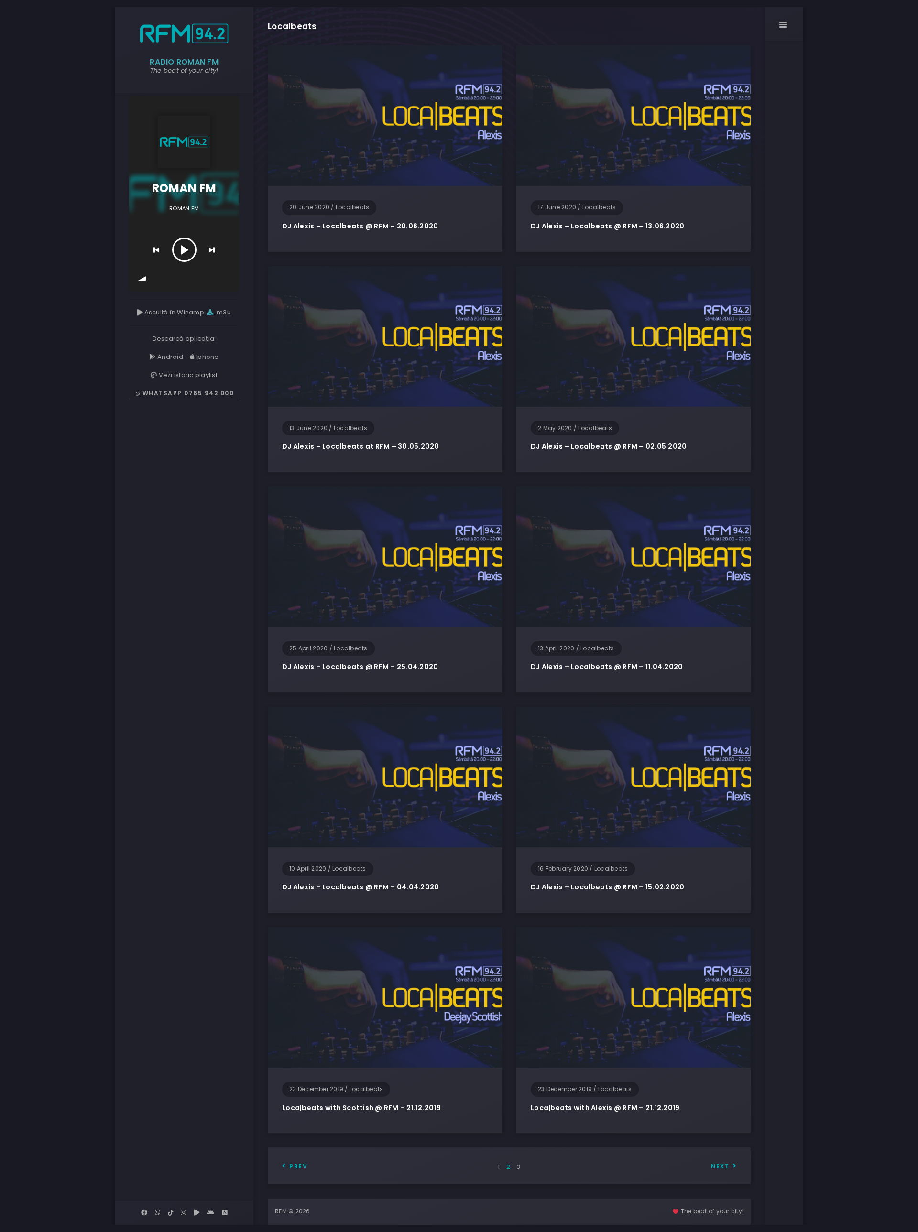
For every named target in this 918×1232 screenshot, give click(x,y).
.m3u (222, 312)
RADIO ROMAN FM (184, 61)
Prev (298, 1166)
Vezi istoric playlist (187, 374)
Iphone (207, 356)
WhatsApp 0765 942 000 (187, 393)
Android (169, 356)
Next (720, 1166)
